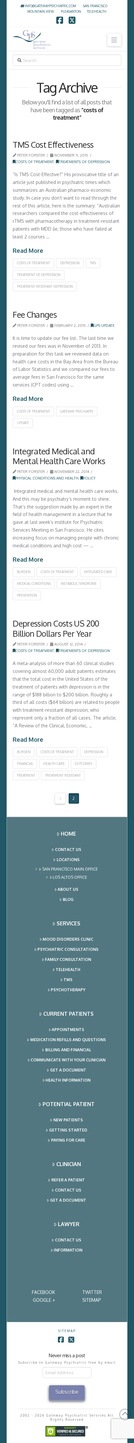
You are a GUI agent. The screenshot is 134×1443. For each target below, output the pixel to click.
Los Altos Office (70, 877)
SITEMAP (91, 1300)
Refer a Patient (68, 1179)
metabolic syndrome (79, 583)
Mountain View (40, 11)
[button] (114, 40)
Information (68, 1250)
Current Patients (68, 1013)
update (23, 423)
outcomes (83, 764)
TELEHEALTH (96, 11)
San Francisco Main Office (70, 869)
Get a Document (68, 1070)
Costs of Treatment (34, 161)
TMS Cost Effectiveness (53, 144)
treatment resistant (63, 775)
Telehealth (68, 969)
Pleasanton (71, 11)
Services (68, 923)
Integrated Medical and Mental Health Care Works (59, 456)
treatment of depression (38, 275)
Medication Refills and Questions (68, 1039)
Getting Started (68, 1130)
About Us (68, 889)
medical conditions (34, 583)
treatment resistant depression (45, 286)
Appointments (68, 1029)
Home (68, 833)
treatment (26, 775)
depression (70, 263)
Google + (44, 1300)
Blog (68, 899)
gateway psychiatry (76, 411)
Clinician (68, 1164)
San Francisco (95, 6)
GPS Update (103, 325)
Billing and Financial (68, 1049)
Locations (68, 859)
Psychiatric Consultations (68, 949)
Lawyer (68, 1224)
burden (24, 572)
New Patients (68, 1119)
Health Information (68, 1080)
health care (54, 764)
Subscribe (66, 1392)
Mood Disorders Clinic (68, 939)
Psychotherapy (68, 989)
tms (93, 263)
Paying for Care (68, 1140)
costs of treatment (33, 263)
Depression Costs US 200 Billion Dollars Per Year (56, 628)
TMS (68, 979)
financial (25, 764)
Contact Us (68, 849)
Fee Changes (35, 314)
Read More (28, 250)
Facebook (43, 1292)
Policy (89, 478)
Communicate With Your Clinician (68, 1059)
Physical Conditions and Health (46, 478)
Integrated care (98, 572)
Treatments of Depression (84, 161)
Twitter (92, 1292)
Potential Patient (69, 1104)
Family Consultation (68, 959)
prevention (27, 595)
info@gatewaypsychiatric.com (50, 6)
